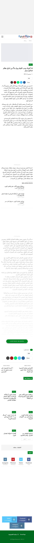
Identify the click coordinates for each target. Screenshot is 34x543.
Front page (23, 534)
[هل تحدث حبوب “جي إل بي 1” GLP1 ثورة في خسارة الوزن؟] (8, 408)
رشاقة (30, 64)
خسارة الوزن (26, 349)
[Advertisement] (17, 17)
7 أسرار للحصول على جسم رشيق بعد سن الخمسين (7, 369)
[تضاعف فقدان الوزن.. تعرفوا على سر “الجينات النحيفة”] (29, 203)
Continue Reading (17, 341)
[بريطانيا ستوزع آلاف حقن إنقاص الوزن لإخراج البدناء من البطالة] (29, 188)
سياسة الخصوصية (13, 534)
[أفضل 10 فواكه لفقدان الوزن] (8, 426)
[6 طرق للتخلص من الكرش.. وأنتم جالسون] (25, 426)
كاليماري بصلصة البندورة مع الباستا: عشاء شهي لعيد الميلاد (26, 369)
